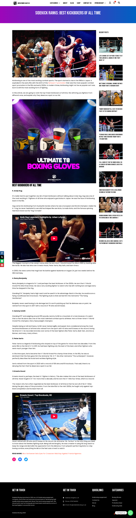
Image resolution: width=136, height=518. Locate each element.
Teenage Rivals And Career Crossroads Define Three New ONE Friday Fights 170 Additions (111, 137)
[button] (54, 3)
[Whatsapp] (130, 513)
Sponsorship (99, 3)
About (65, 3)
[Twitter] (26, 459)
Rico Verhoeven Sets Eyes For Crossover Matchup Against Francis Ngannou (52, 453)
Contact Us (87, 3)
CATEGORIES (54, 3)
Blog (72, 3)
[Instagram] (14, 459)
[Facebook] (20, 459)
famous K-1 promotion (57, 83)
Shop (78, 3)
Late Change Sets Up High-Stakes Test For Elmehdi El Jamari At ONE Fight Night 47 (111, 58)
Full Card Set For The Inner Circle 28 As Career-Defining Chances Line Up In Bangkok (110, 164)
